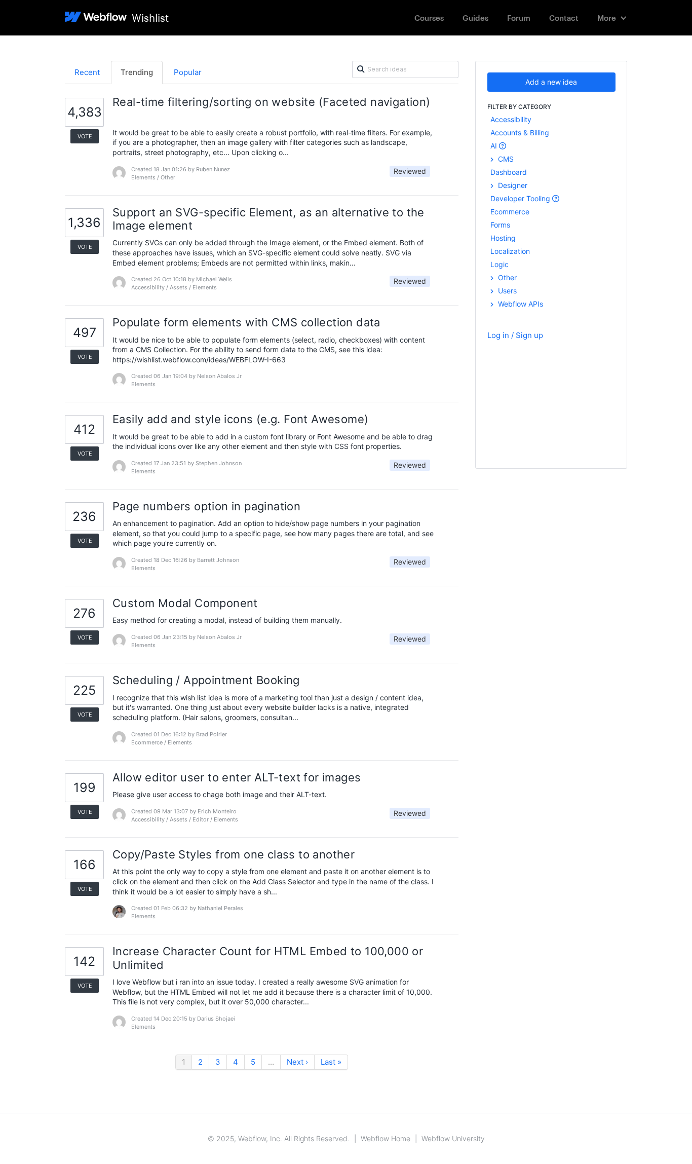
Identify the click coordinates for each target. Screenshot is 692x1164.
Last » (331, 1062)
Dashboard (508, 172)
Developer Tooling (521, 198)
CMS (505, 159)
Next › (297, 1062)
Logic (499, 264)
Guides (475, 17)
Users (506, 290)
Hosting (503, 238)
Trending (137, 72)
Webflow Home (385, 1138)
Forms (500, 224)
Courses (429, 17)
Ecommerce (509, 211)
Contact (564, 17)
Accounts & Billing (519, 132)
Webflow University (453, 1138)
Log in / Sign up (515, 335)
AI (494, 145)
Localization (510, 251)
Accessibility (510, 119)
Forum (518, 17)
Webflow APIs (519, 303)
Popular (188, 72)
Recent (87, 72)
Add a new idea (551, 82)
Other (506, 277)
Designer (511, 185)
